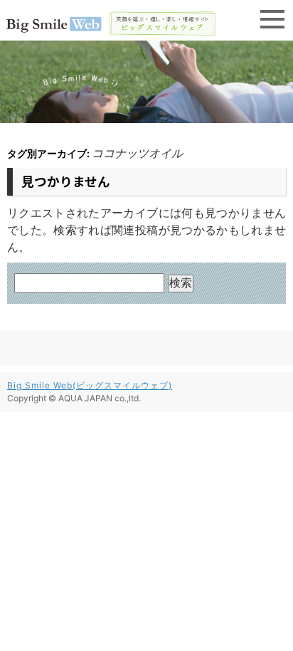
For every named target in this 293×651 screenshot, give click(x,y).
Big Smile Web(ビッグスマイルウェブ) (89, 385)
